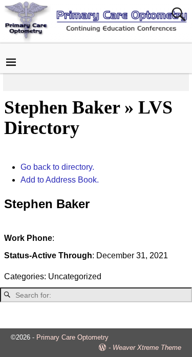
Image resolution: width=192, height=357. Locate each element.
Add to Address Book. (59, 179)
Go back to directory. (57, 167)
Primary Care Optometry (72, 337)
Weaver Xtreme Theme (147, 347)
